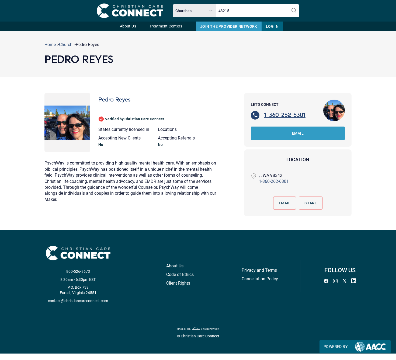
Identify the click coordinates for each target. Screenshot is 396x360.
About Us (128, 26)
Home (50, 44)
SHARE (310, 203)
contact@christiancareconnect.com (78, 301)
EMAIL (298, 133)
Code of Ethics (180, 274)
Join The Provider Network (228, 26)
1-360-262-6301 (284, 114)
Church (65, 44)
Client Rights (178, 283)
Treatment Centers (166, 26)
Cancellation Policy (260, 278)
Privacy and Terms (259, 270)
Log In (272, 26)
